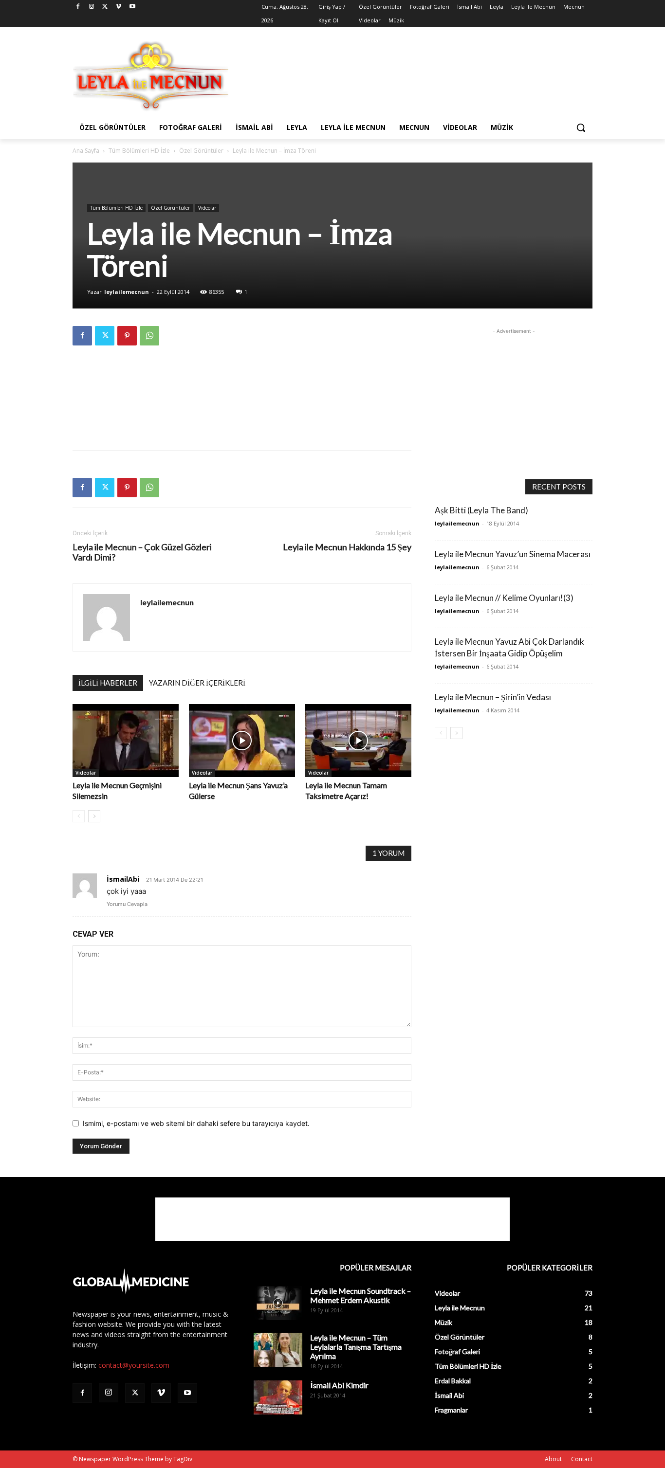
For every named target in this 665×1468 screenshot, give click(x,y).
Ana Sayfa (86, 150)
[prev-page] (79, 816)
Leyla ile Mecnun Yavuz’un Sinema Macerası (513, 554)
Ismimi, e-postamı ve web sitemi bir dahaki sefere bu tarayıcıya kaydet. (196, 1123)
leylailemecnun (126, 291)
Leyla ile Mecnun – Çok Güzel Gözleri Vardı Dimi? (142, 552)
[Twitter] (105, 7)
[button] (580, 127)
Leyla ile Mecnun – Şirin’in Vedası (493, 697)
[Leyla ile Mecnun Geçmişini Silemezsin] (126, 740)
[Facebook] (78, 7)
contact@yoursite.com (133, 1365)
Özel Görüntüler (201, 150)
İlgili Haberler (107, 682)
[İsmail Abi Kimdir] (278, 1397)
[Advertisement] (405, 75)
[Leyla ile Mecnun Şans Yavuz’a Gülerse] (242, 740)
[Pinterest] (127, 335)
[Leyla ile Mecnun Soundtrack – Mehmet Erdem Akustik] (278, 1303)
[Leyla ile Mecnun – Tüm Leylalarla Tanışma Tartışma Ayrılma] (278, 1350)
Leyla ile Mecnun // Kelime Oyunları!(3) (504, 598)
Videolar (207, 207)
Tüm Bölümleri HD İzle (139, 150)
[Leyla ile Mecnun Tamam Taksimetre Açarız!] (358, 740)
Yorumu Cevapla (127, 904)
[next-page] (94, 816)
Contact (581, 1459)
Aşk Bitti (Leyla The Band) (481, 510)
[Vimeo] (118, 7)
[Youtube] (132, 7)
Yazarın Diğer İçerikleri (197, 682)
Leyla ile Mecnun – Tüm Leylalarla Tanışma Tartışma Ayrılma (356, 1346)
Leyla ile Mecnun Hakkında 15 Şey (347, 547)
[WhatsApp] (149, 335)
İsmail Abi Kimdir (339, 1385)
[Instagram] (91, 7)
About (553, 1459)
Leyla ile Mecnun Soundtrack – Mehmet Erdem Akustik (360, 1295)
